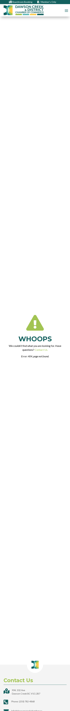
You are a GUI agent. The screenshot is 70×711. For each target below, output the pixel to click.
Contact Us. (41, 349)
